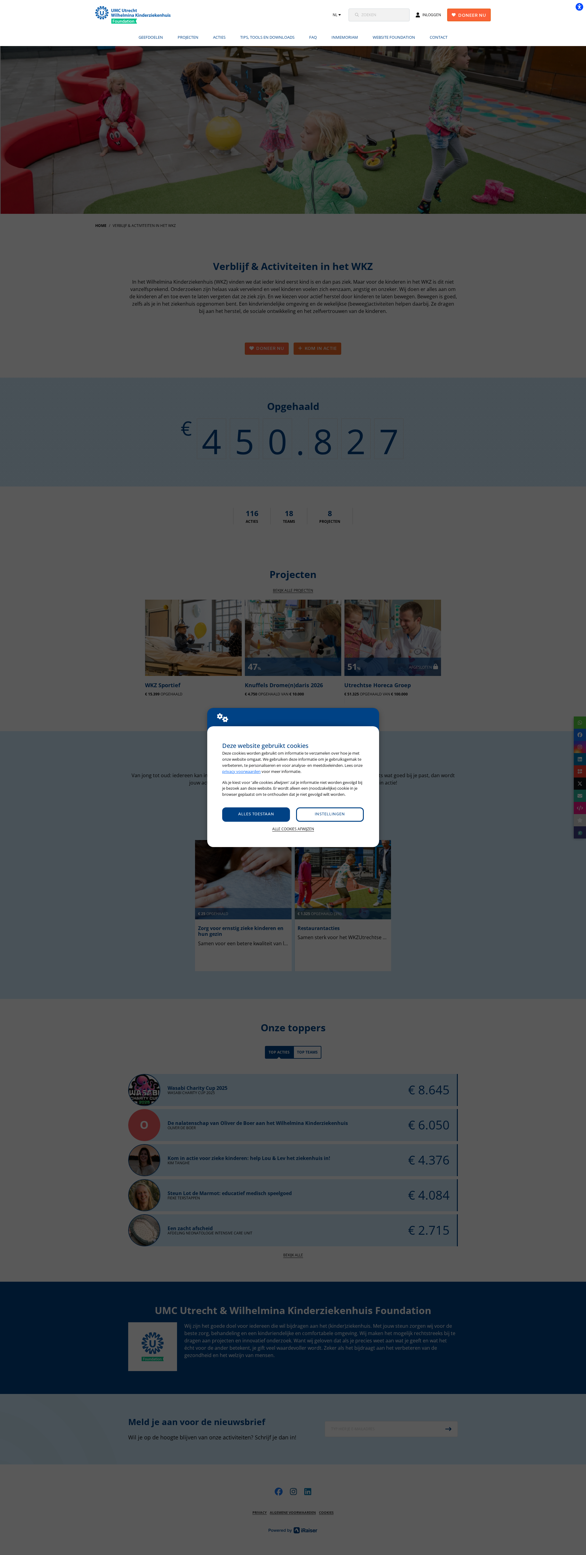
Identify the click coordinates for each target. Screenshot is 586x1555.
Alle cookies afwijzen (293, 829)
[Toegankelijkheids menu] (579, 6)
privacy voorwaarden (241, 771)
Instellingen (330, 814)
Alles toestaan (256, 814)
